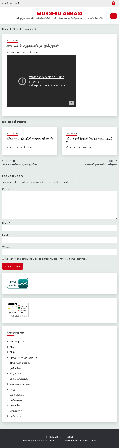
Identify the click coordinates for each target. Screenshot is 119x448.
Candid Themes (88, 440)
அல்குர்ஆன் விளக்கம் (20, 362)
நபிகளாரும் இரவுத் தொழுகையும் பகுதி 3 (30, 140)
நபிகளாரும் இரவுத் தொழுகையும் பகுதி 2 (89, 140)
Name (6, 223)
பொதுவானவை (17, 394)
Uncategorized (17, 341)
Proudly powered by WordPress (40, 440)
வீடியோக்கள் (12, 40)
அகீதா (13, 346)
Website (6, 246)
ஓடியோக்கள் (16, 368)
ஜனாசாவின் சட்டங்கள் (20, 384)
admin (35, 52)
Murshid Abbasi (59, 13)
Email (5, 235)
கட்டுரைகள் (15, 373)
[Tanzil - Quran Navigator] (18, 287)
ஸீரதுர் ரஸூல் (16, 410)
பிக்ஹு (13, 389)
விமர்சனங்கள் (16, 400)
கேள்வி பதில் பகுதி (19, 378)
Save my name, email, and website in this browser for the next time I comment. (46, 258)
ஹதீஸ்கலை (15, 416)
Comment (8, 189)
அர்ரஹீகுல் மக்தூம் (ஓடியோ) (23, 357)
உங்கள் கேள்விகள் (10, 3)
